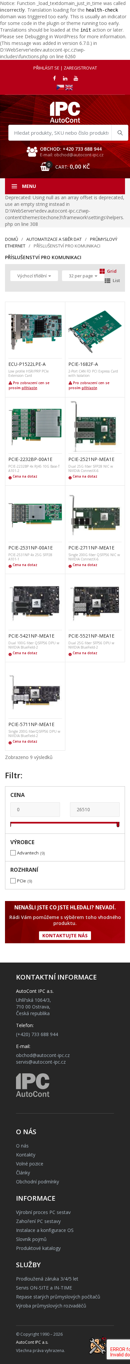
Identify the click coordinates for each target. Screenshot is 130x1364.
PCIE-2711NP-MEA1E (91, 547)
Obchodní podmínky (37, 1181)
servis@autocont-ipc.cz (41, 1062)
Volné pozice (29, 1163)
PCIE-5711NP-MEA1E (31, 724)
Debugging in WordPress (51, 36)
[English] (69, 87)
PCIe (21, 881)
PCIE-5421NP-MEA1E (31, 636)
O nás (22, 1145)
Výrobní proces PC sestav (43, 1212)
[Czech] (60, 87)
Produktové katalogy (38, 1248)
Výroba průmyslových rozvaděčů (51, 1305)
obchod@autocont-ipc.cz (43, 1055)
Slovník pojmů (31, 1239)
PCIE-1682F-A (83, 364)
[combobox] (68, 132)
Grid (112, 271)
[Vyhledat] (119, 132)
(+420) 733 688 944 (37, 1034)
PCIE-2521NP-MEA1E (91, 459)
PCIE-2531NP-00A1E (30, 547)
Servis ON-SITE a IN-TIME (44, 1288)
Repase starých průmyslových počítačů (58, 1296)
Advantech (28, 853)
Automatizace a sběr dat (54, 239)
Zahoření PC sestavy (38, 1221)
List (116, 280)
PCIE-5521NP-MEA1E (91, 636)
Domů (11, 239)
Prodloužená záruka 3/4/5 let (47, 1279)
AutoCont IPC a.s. (32, 1342)
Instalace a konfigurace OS (45, 1230)
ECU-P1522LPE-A (27, 364)
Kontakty (25, 1154)
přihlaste (29, 387)
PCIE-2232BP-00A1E (30, 459)
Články (23, 1172)
